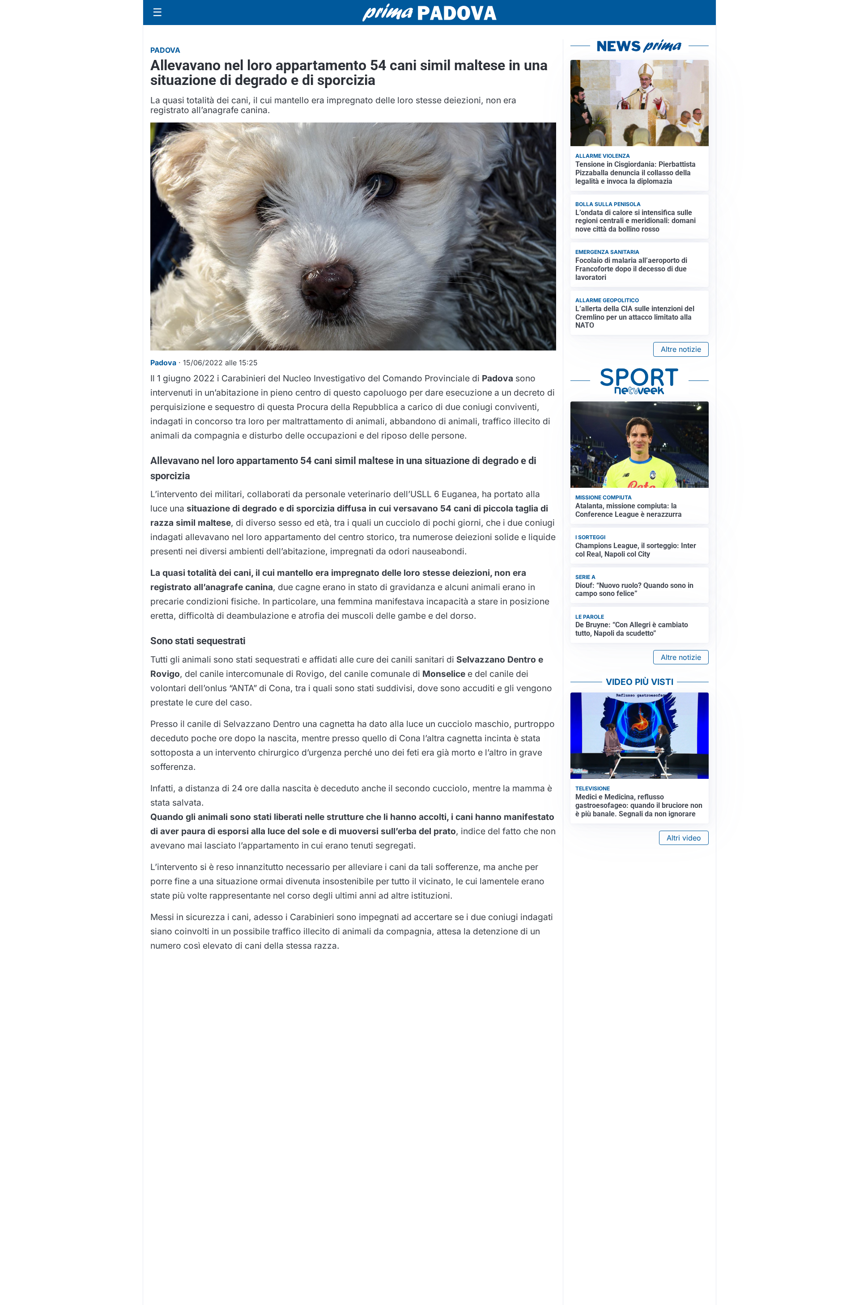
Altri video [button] (684, 837)
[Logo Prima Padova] (429, 12)
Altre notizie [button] (681, 349)
